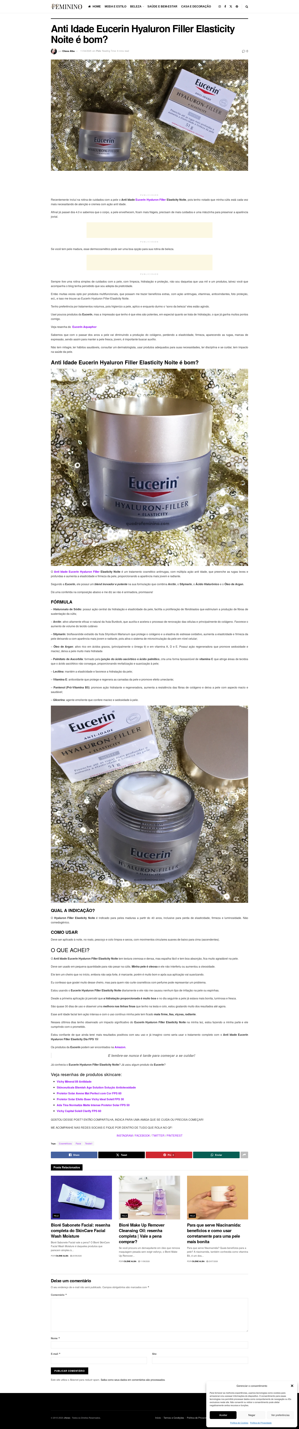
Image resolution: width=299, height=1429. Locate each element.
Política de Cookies (239, 1422)
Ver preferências (280, 1415)
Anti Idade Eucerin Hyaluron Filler (76, 572)
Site (154, 1353)
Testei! (88, 1143)
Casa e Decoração (196, 6)
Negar (251, 1415)
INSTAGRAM (125, 1135)
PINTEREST (175, 1135)
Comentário (59, 1294)
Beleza (136, 6)
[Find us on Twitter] (230, 6)
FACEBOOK (142, 1135)
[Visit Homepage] (67, 6)
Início (158, 1417)
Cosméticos (65, 1143)
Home (97, 6)
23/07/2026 (213, 1261)
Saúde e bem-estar (162, 6)
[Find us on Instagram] (220, 6)
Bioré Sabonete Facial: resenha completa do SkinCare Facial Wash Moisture (80, 1230)
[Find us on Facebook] (225, 6)
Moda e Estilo (115, 6)
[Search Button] (247, 6)
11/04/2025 (85, 50)
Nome (55, 1338)
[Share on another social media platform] (244, 1155)
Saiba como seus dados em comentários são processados (133, 1379)
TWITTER (158, 1135)
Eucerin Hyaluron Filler (150, 200)
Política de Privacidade (261, 1422)
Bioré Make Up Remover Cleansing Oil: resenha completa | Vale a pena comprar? (141, 1233)
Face (78, 1143)
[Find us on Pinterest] (237, 6)
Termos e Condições (174, 1417)
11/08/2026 (145, 1261)
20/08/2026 (77, 1255)
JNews (67, 1417)
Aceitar (223, 1415)
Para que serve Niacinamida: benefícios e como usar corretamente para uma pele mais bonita (214, 1233)
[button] (292, 1385)
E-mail (56, 1353)
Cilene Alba (68, 50)
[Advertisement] (149, 184)
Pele (98, 50)
